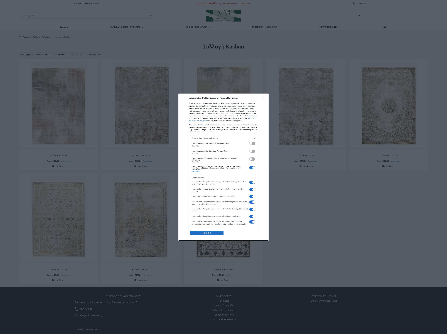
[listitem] (223, 138)
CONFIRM (206, 233)
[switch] (252, 143)
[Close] (264, 98)
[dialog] (223, 167)
